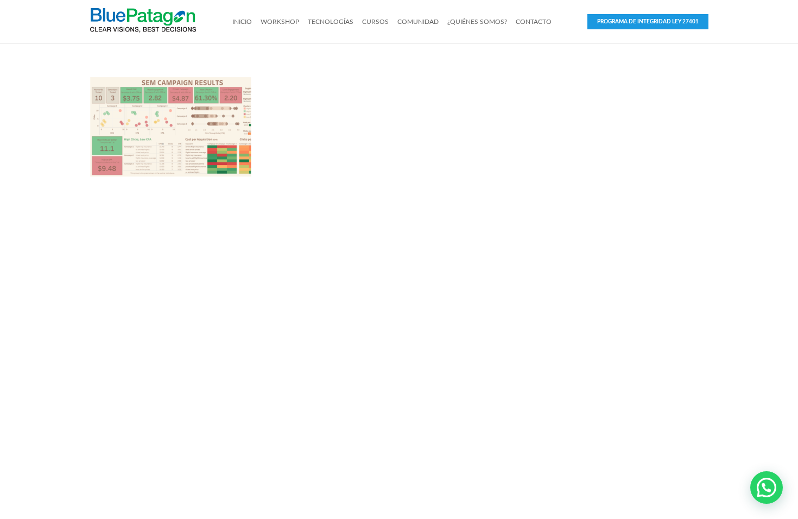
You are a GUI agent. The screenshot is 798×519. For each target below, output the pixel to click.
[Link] (143, 21)
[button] (766, 487)
